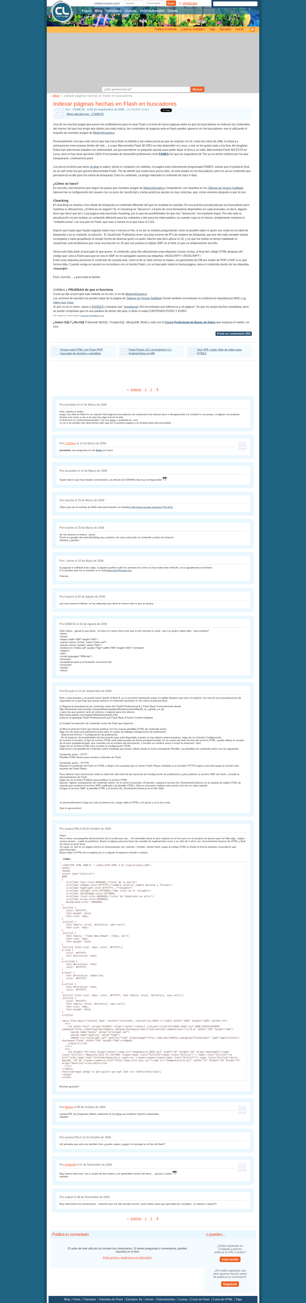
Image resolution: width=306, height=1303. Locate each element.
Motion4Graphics (104, 132)
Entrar (171, 3)
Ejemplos (225, 29)
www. (113, 420)
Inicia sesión (230, 1259)
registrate (189, 3)
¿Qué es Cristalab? (193, 29)
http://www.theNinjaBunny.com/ (92, 316)
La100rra (70, 443)
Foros (87, 11)
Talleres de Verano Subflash (225, 187)
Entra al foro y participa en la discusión (127, 1257)
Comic (173, 11)
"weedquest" (131, 306)
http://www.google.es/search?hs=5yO (152, 507)
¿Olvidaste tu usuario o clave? (107, 3)
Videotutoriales (152, 11)
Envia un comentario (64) (233, 333)
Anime (239, 29)
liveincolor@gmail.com (119, 570)
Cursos (131, 11)
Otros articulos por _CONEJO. (85, 114)
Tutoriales (113, 11)
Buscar (197, 89)
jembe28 (70, 1164)
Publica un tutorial (165, 29)
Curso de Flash (200, 1299)
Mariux (69, 1107)
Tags (212, 29)
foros (119, 1113)
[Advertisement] (153, 60)
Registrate (230, 1284)
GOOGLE (98, 306)
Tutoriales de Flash (111, 1299)
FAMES (164, 154)
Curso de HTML (223, 1299)
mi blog (94, 166)
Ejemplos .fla (134, 1299)
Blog (98, 11)
